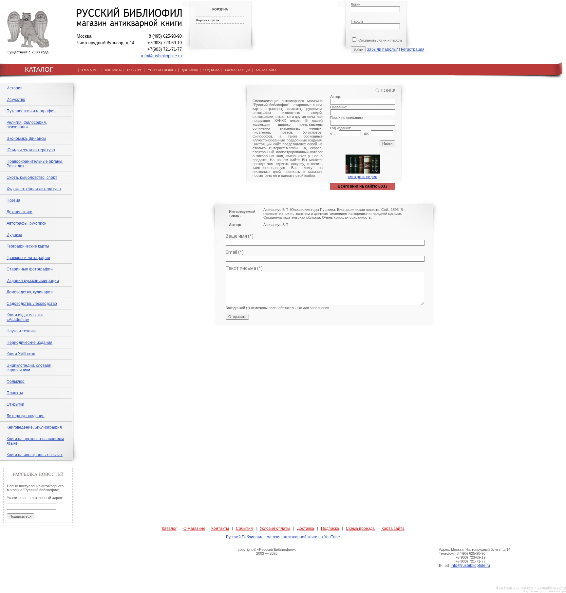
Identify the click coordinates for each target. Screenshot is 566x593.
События (244, 528)
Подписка (330, 528)
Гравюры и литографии (28, 257)
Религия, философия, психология (27, 124)
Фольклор (16, 381)
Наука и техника (22, 331)
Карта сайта (393, 528)
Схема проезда (360, 528)
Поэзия (13, 200)
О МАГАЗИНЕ (90, 70)
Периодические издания (29, 342)
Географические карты (28, 246)
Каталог (169, 528)
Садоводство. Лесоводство (32, 303)
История (15, 88)
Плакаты (15, 393)
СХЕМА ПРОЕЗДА (237, 70)
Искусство (16, 99)
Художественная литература (34, 189)
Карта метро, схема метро (544, 591)
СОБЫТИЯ (134, 70)
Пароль (357, 21)
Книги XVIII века (21, 354)
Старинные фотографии (30, 269)
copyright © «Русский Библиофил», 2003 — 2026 (267, 551)
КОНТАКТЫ (113, 70)
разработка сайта (552, 587)
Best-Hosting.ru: (508, 587)
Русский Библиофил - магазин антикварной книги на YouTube (283, 537)
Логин (355, 4)
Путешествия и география (31, 111)
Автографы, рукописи (27, 223)
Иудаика (14, 234)
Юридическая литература (31, 150)
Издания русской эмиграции (33, 280)
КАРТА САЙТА (266, 70)
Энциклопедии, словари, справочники (29, 367)
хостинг (527, 587)
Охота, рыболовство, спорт (32, 177)
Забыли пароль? (382, 49)
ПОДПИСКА (211, 70)
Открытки (15, 404)
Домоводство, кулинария (30, 292)
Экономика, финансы (26, 138)
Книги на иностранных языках (35, 455)
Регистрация (412, 49)
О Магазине (194, 528)
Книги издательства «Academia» (25, 317)
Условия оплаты (275, 528)
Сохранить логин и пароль (379, 40)
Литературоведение (26, 416)
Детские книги (19, 212)
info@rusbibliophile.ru (161, 55)
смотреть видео (362, 177)
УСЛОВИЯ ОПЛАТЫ (162, 70)
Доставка (305, 528)
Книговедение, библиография (34, 427)
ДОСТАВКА (190, 70)
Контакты (220, 528)
